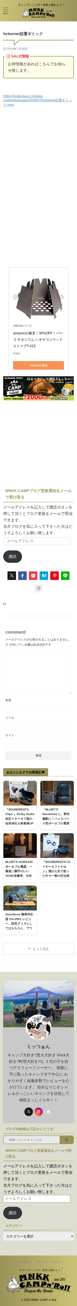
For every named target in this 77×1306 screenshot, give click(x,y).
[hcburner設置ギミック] (44, 575)
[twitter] (11, 575)
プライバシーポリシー (49, 1261)
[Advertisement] (38, 147)
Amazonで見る (38, 365)
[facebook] (22, 575)
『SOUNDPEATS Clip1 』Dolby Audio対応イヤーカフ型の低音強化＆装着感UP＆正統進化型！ (20, 819)
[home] (48, 1111)
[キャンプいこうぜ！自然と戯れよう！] (38, 15)
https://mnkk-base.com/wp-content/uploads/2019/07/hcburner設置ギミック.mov (37, 100)
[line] (65, 575)
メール (9, 717)
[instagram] (38, 1111)
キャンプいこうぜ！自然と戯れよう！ (38, 1270)
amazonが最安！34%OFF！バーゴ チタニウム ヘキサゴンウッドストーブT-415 (38, 339)
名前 (8, 700)
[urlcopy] (38, 588)
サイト (9, 735)
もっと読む (41, 949)
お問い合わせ (23, 1261)
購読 (12, 556)
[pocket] (33, 575)
